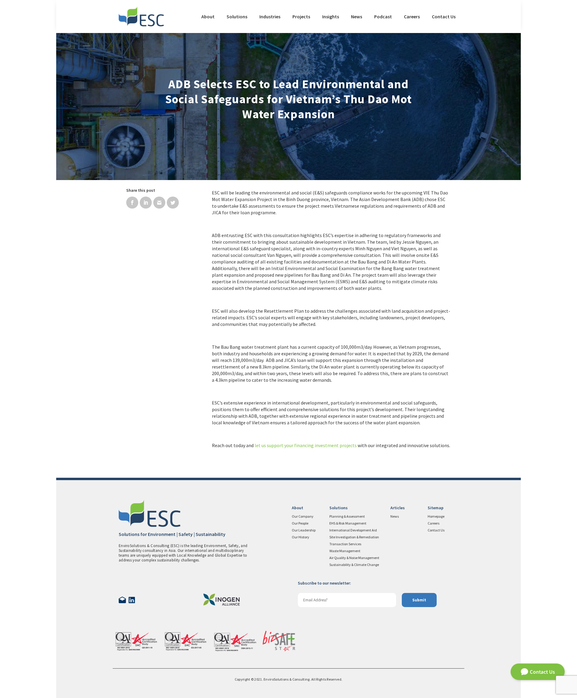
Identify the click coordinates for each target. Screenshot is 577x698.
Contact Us (444, 17)
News (356, 17)
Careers (412, 17)
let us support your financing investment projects (306, 445)
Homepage (436, 516)
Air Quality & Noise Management (354, 557)
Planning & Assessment (347, 516)
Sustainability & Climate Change (354, 564)
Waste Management (344, 551)
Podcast (383, 17)
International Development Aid (353, 530)
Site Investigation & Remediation (354, 537)
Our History (300, 537)
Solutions (237, 17)
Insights (330, 17)
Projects (301, 17)
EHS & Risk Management (347, 523)
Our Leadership (304, 530)
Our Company (302, 516)
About (208, 17)
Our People (300, 523)
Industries (269, 17)
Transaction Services (345, 544)
